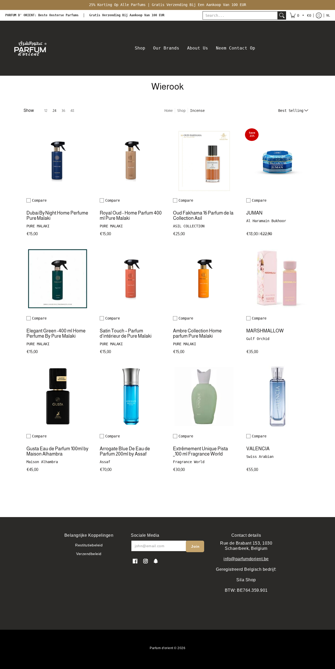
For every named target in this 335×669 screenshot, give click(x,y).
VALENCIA (258, 448)
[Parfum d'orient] (30, 48)
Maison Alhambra (42, 462)
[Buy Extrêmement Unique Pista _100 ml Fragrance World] (204, 396)
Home (168, 110)
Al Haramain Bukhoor (266, 221)
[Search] (282, 15)
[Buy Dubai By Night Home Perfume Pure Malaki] (57, 161)
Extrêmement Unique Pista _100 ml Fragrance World (200, 451)
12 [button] (45, 110)
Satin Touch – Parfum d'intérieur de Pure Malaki (126, 333)
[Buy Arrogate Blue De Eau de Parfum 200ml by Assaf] (131, 396)
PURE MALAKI (37, 226)
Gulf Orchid (257, 339)
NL (328, 15)
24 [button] (54, 110)
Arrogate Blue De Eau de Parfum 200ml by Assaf (125, 451)
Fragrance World (188, 462)
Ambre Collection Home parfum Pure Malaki (197, 333)
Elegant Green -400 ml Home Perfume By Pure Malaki (56, 333)
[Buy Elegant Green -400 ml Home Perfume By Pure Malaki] (57, 279)
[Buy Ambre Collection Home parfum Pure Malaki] (204, 279)
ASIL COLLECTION (188, 226)
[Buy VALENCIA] (277, 396)
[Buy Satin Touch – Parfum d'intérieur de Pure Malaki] (131, 279)
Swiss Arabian (259, 456)
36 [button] (63, 110)
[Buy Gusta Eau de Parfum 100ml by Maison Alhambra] (57, 396)
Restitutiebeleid (89, 545)
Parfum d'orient (161, 648)
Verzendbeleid (89, 554)
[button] (300, 15)
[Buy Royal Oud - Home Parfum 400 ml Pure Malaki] (131, 161)
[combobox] (240, 15)
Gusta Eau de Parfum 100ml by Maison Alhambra (57, 451)
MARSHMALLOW (265, 330)
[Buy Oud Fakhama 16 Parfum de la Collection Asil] (204, 161)
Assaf (105, 462)
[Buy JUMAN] (277, 161)
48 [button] (72, 110)
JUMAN (254, 213)
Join (195, 546)
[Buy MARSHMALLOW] (277, 279)
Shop (181, 110)
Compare (39, 200)
